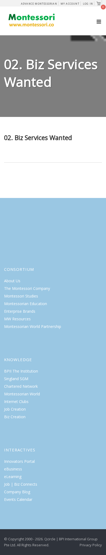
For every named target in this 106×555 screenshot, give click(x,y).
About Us (12, 280)
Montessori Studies (21, 296)
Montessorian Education (25, 303)
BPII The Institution (21, 371)
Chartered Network (21, 386)
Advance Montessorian (39, 3)
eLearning (12, 476)
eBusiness (13, 469)
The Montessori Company (27, 288)
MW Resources (17, 318)
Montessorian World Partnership (32, 326)
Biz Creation (15, 416)
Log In (88, 3)
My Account (70, 3)
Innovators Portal (19, 461)
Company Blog (17, 491)
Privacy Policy (91, 544)
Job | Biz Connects (20, 484)
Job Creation (15, 409)
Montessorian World (22, 393)
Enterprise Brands (19, 311)
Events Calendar (18, 499)
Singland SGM (16, 378)
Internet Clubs (16, 401)
